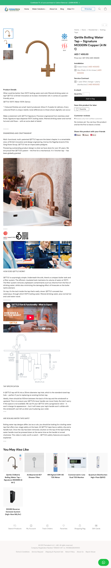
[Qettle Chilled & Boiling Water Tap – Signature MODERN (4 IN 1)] (13, 462)
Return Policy (70, 552)
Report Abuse (90, 552)
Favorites (63, 528)
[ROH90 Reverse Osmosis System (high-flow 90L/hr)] (13, 497)
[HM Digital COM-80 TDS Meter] (55, 462)
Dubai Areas (88, 67)
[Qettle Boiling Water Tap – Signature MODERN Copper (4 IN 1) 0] (8, 33)
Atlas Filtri (71, 9)
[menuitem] (103, 25)
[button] (103, 562)
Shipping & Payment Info (54, 552)
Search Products (14, 528)
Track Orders (47, 528)
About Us (53, 9)
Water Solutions (38, 9)
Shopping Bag (79, 528)
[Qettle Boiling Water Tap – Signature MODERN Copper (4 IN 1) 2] (8, 55)
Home (26, 9)
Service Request (37, 552)
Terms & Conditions (22, 552)
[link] (75, 2)
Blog (62, 9)
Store (84, 30)
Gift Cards (96, 528)
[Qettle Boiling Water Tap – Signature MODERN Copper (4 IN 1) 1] (8, 44)
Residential (93, 30)
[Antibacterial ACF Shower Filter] (34, 462)
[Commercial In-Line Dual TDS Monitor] (77, 462)
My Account (31, 528)
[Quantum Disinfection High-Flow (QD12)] (98, 462)
